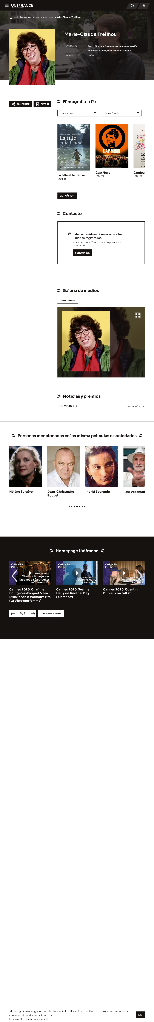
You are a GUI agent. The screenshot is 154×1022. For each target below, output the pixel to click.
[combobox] (78, 113)
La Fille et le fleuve (71, 175)
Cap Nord (103, 173)
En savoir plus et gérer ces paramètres (30, 1018)
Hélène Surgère (21, 492)
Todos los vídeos (50, 613)
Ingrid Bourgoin (97, 492)
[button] (137, 315)
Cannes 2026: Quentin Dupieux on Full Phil (120, 591)
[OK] (140, 1014)
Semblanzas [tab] (67, 300)
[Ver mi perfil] (144, 6)
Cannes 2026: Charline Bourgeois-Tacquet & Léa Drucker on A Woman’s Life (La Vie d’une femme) (30, 595)
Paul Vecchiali (134, 492)
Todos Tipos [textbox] (67, 112)
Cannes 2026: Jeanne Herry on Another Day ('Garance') (72, 593)
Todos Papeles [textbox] (112, 112)
